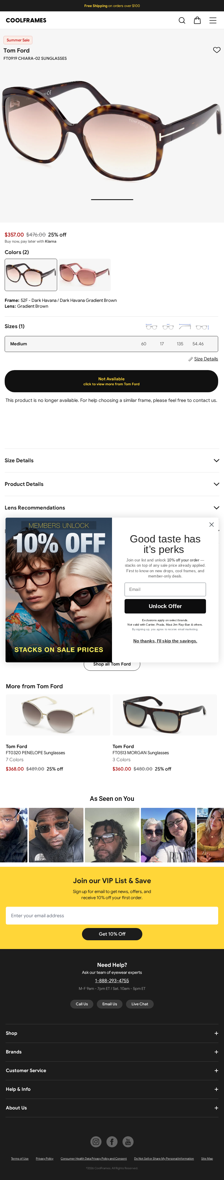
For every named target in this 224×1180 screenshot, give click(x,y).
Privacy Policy (44, 1158)
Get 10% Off (112, 934)
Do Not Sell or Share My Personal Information (164, 1158)
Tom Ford (17, 50)
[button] (56, 835)
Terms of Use (20, 1158)
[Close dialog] (211, 524)
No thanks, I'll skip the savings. (165, 640)
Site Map (207, 1158)
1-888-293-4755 (112, 981)
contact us (204, 400)
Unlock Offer (165, 606)
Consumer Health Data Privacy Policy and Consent (94, 1158)
